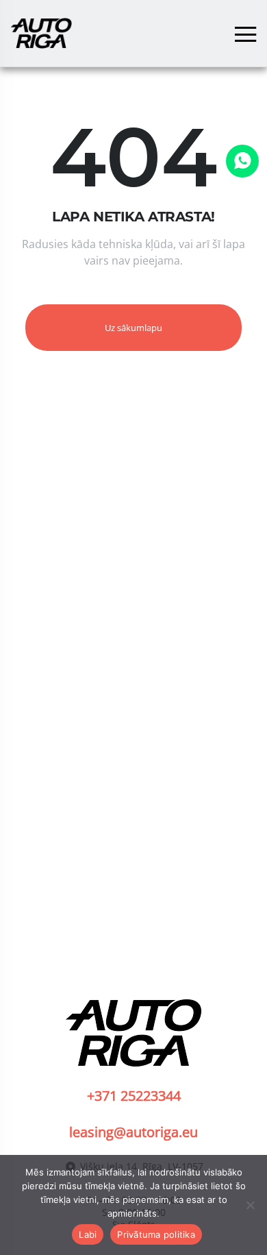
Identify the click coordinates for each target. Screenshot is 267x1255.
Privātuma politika (156, 1234)
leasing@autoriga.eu (133, 1132)
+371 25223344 (134, 1095)
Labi (88, 1234)
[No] (250, 1205)
